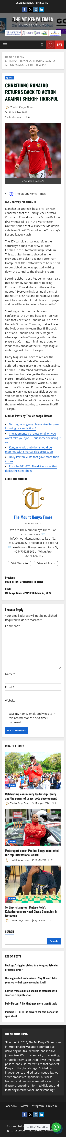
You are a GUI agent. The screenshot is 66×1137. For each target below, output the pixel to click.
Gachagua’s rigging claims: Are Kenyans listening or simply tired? (32, 426)
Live (59, 45)
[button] (5, 44)
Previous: (24, 580)
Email (9, 687)
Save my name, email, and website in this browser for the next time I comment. (32, 718)
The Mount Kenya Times (30, 194)
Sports (9, 77)
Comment (12, 626)
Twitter (23, 1106)
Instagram (37, 1106)
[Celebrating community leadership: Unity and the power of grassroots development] (33, 770)
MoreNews (35, 1130)
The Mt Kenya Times (33, 19)
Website (10, 700)
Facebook (11, 1106)
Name (10, 674)
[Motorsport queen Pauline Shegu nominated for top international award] (33, 827)
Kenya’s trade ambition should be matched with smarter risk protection (29, 450)
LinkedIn (51, 1106)
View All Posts (46, 563)
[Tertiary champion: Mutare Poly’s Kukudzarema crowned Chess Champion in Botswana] (33, 884)
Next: (28, 591)
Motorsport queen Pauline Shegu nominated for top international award (32, 852)
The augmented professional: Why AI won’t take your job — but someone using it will (33, 438)
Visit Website (19, 563)
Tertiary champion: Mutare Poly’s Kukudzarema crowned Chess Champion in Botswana (31, 911)
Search (9, 932)
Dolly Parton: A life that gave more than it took (31, 1003)
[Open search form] (42, 45)
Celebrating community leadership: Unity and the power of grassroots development (31, 796)
